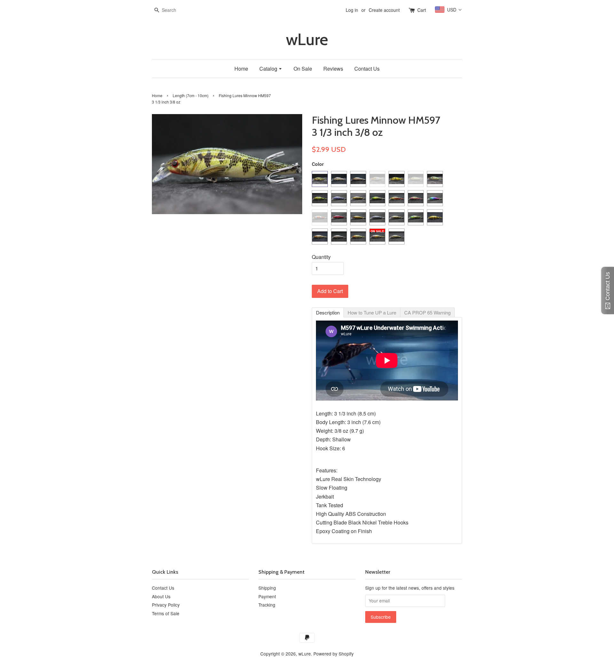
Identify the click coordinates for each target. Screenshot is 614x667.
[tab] (328, 312)
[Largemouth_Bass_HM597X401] (320, 179)
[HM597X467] (397, 236)
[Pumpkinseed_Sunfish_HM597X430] (435, 179)
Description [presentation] (328, 312)
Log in (352, 10)
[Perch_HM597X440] (320, 198)
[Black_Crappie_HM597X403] (339, 198)
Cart (421, 10)
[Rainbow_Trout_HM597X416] (416, 198)
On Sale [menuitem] (303, 68)
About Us (161, 596)
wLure (307, 39)
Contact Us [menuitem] (367, 68)
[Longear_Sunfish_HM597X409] (377, 179)
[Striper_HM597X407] (358, 179)
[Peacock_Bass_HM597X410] (397, 179)
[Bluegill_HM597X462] (416, 217)
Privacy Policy (166, 604)
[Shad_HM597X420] (416, 179)
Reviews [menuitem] (333, 68)
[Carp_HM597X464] (320, 236)
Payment (267, 596)
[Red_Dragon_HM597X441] (339, 217)
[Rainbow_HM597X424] (435, 198)
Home (157, 95)
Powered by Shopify (333, 653)
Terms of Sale (165, 613)
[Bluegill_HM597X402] (339, 179)
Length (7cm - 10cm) (191, 95)
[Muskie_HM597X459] (377, 217)
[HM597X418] (358, 236)
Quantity (321, 256)
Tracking (266, 604)
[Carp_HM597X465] (339, 236)
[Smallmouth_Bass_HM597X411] (358, 198)
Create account (384, 10)
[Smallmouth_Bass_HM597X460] (397, 217)
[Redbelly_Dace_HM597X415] (397, 198)
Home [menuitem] (241, 68)
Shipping (267, 588)
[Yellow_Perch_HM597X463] (435, 217)
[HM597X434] (377, 236)
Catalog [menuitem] (268, 68)
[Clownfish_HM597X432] (320, 217)
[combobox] (171, 10)
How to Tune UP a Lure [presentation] (372, 312)
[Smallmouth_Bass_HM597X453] (358, 217)
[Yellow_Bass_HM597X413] (377, 198)
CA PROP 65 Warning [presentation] (427, 312)
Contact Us (163, 588)
